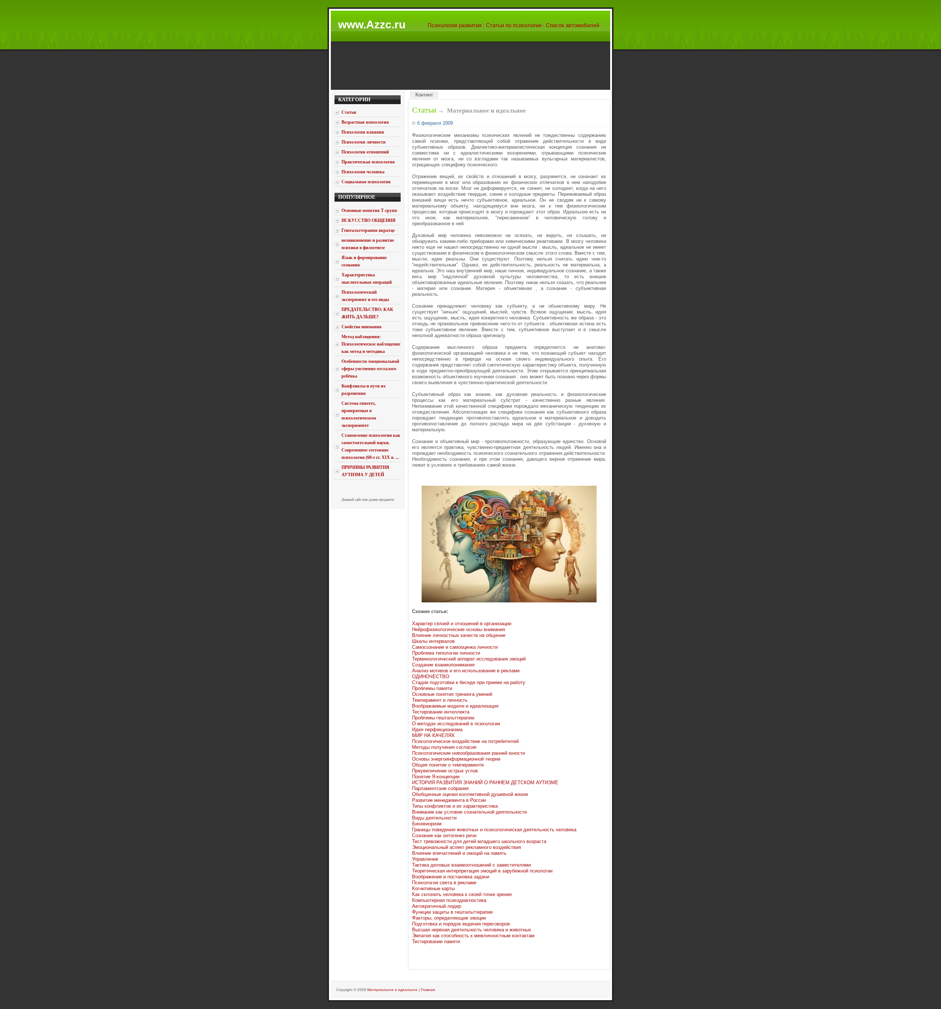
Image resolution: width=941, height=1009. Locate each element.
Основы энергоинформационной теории (456, 759)
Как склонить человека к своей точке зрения (462, 894)
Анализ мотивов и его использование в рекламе (466, 670)
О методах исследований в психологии (456, 723)
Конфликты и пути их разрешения (363, 389)
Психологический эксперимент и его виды (365, 296)
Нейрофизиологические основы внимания (458, 629)
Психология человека (362, 171)
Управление (425, 859)
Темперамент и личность (440, 700)
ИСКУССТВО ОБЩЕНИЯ (368, 220)
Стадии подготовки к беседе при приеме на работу (468, 682)
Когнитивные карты (433, 888)
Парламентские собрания (440, 788)
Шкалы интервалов (433, 641)
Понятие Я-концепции (435, 776)
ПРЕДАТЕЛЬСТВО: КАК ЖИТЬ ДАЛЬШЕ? (367, 313)
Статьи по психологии (513, 25)
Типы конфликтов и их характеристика (455, 806)
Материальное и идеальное (392, 990)
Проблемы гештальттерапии (443, 718)
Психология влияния (362, 132)
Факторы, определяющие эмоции (449, 918)
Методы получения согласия (444, 747)
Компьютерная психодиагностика (449, 900)
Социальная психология (366, 181)
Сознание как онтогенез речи (444, 835)
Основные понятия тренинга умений (452, 694)
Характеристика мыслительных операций (366, 278)
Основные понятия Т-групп (369, 210)
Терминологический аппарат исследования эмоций (469, 659)
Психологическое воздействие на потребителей (465, 741)
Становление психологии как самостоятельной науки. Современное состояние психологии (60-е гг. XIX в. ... (370, 446)
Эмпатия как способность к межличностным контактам (473, 935)
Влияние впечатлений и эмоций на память (459, 853)
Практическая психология (368, 161)
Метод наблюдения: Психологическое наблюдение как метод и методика (370, 344)
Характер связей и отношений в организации (461, 623)
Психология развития (454, 25)
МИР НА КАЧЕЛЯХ (433, 735)
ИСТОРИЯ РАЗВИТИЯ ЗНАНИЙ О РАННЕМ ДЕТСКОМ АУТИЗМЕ (485, 782)
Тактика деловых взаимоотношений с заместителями (471, 865)
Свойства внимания (361, 326)
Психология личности (363, 142)
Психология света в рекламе (444, 882)
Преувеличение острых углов (445, 770)
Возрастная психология (365, 122)
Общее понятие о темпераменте (448, 765)
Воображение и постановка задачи (450, 876)
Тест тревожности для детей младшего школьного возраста (479, 841)
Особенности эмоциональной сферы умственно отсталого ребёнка (370, 369)
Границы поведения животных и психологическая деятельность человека (494, 829)
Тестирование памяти (436, 941)
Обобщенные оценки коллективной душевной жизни (470, 794)
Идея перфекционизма (437, 729)
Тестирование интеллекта (440, 712)
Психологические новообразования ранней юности (468, 753)
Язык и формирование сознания (364, 261)
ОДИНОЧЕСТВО (430, 676)
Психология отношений (365, 152)
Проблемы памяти (432, 688)
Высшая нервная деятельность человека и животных (471, 929)
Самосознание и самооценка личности (455, 647)
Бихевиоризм (426, 823)
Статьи (424, 109)
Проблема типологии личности (446, 653)
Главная (428, 990)
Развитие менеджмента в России (449, 800)
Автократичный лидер (436, 906)
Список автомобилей (572, 25)
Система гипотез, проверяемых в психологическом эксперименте (358, 414)
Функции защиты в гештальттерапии (452, 912)
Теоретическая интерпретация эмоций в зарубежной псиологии (482, 871)
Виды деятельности (434, 818)
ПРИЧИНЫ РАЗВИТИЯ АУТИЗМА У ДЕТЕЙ (365, 471)
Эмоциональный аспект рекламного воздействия (466, 847)
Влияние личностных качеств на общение (458, 635)
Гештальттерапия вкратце (368, 230)
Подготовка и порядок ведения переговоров (461, 924)
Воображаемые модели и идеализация (455, 706)
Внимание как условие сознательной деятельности (469, 812)
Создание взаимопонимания (443, 665)
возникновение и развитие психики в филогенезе (367, 244)
